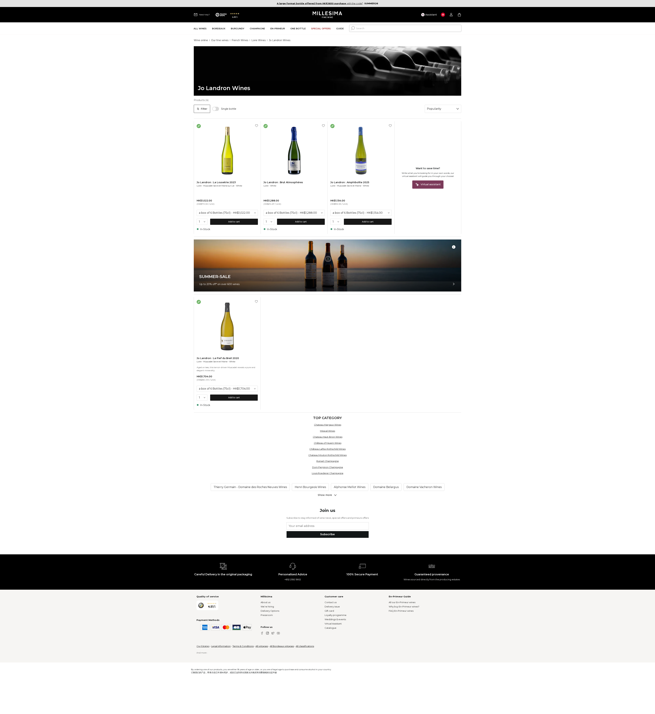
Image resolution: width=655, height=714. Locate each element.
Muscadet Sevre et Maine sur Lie (218, 185)
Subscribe (327, 534)
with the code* (320, 3)
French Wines (240, 40)
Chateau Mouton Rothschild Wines (327, 455)
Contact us (331, 602)
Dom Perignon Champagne (327, 467)
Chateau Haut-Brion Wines (327, 436)
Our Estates (202, 646)
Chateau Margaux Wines (327, 424)
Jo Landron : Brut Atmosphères (283, 182)
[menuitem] (200, 28)
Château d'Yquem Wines (327, 443)
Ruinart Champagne (327, 461)
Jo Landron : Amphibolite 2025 (349, 182)
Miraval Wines (327, 430)
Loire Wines (258, 40)
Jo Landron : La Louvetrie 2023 (216, 182)
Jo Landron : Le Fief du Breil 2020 (218, 358)
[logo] (328, 15)
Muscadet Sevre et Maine (349, 185)
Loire (199, 185)
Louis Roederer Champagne (327, 473)
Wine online (201, 40)
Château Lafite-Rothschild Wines (327, 449)
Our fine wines (219, 40)
